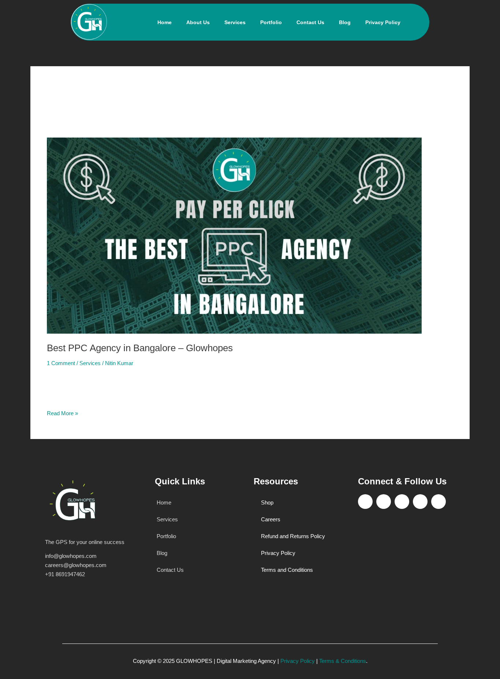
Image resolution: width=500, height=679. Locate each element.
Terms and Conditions (287, 570)
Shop (267, 502)
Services (235, 22)
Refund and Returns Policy (293, 536)
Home (164, 22)
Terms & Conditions (342, 661)
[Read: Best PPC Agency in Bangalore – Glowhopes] (234, 235)
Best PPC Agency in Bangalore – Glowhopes (140, 347)
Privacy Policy (382, 22)
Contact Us (310, 22)
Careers (270, 519)
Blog (345, 22)
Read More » (62, 412)
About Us (198, 22)
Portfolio (271, 22)
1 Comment (61, 363)
